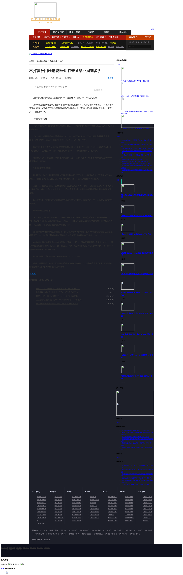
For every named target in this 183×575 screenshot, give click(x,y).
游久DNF (64, 530)
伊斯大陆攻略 (64, 47)
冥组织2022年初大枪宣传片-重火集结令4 (136, 216)
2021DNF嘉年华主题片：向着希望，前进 (137, 274)
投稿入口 (113, 43)
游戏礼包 (133, 37)
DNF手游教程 (94, 509)
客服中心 (40, 548)
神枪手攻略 (58, 500)
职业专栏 (76, 37)
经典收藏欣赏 (76, 503)
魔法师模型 (129, 503)
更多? (3, 568)
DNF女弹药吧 (96, 530)
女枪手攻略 (58, 506)
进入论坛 (123, 32)
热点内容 (53, 61)
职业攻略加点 (41, 506)
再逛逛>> (34, 274)
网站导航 (47, 548)
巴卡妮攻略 (75, 47)
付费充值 (146, 37)
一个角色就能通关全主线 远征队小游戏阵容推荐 (57, 304)
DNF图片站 (66, 37)
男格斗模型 (129, 512)
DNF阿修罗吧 (84, 530)
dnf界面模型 (129, 521)
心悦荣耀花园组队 (67, 43)
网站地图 (146, 521)
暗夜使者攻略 (59, 518)
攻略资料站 (58, 32)
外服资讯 (46, 37)
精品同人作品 (112, 503)
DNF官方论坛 (147, 503)
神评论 (110, 78)
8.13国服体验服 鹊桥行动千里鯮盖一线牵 (135, 437)
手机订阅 (68, 78)
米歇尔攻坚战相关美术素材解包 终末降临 (136, 484)
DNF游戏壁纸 (112, 518)
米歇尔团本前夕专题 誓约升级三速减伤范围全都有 (58, 289)
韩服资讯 (81, 43)
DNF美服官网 (147, 512)
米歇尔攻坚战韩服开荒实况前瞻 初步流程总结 (137, 478)
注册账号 (131, 42)
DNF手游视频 (94, 515)
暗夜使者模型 (129, 518)
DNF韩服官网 (147, 506)
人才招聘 (12, 548)
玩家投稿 (55, 37)
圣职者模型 (129, 515)
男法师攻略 (58, 521)
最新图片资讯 (112, 497)
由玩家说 (111, 47)
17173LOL (63, 534)
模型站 (107, 32)
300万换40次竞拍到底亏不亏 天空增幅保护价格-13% (59, 300)
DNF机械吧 (128, 530)
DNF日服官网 (147, 509)
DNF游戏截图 (41, 524)
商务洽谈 (26, 548)
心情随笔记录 (41, 512)
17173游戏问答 (122, 534)
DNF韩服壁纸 (112, 521)
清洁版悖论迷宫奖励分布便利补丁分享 (135, 159)
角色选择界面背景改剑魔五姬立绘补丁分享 (136, 163)
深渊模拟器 (113, 37)
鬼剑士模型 (129, 497)
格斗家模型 (129, 509)
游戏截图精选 (112, 509)
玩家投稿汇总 (41, 509)
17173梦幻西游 (86, 534)
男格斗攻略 (58, 512)
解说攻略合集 (76, 506)
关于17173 (4, 548)
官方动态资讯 (41, 515)
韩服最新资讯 (94, 500)
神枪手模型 (129, 500)
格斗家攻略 (58, 509)
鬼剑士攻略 (58, 497)
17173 (31, 61)
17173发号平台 (135, 534)
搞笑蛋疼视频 (76, 515)
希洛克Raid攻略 (101, 47)
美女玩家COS (112, 512)
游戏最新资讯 (41, 497)
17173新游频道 (110, 534)
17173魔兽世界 (74, 534)
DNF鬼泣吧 (107, 530)
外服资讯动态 (41, 503)
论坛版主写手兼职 (102, 43)
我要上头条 (120, 47)
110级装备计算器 (51, 43)
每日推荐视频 (76, 497)
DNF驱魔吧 (148, 530)
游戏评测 (146, 42)
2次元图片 (111, 515)
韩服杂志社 (93, 506)
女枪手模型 (129, 506)
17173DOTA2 (98, 534)
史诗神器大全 (76, 518)
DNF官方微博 (147, 500)
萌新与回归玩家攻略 (87, 47)
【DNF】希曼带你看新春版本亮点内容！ (137, 234)
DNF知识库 (147, 518)
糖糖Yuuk (47, 540)
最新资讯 (36, 37)
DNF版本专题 (147, 515)
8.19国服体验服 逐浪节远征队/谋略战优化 (136, 430)
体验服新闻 (89, 43)
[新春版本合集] (40, 54)
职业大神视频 (76, 509)
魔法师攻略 (58, 503)
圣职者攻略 (58, 515)
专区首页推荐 (41, 500)
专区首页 (42, 32)
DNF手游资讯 (94, 512)
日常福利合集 (88, 37)
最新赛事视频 (76, 521)
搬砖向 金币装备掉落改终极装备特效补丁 (136, 161)
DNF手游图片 (94, 518)
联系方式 (33, 548)
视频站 (91, 32)
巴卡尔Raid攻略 (50, 47)
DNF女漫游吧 (39, 534)
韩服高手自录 (76, 500)
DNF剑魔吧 (138, 530)
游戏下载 (139, 42)
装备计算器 (74, 32)
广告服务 (19, 548)
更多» (119, 64)
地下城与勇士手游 (52, 530)
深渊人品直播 (76, 512)
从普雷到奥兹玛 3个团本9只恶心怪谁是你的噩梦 (57, 292)
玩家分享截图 (112, 500)
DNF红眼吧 (73, 530)
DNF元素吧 (117, 530)
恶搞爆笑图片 (112, 506)
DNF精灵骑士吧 (51, 534)
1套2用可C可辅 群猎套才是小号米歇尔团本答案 (57, 296)
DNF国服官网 (147, 497)
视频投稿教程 (101, 37)
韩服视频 (93, 503)
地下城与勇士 (42, 61)
